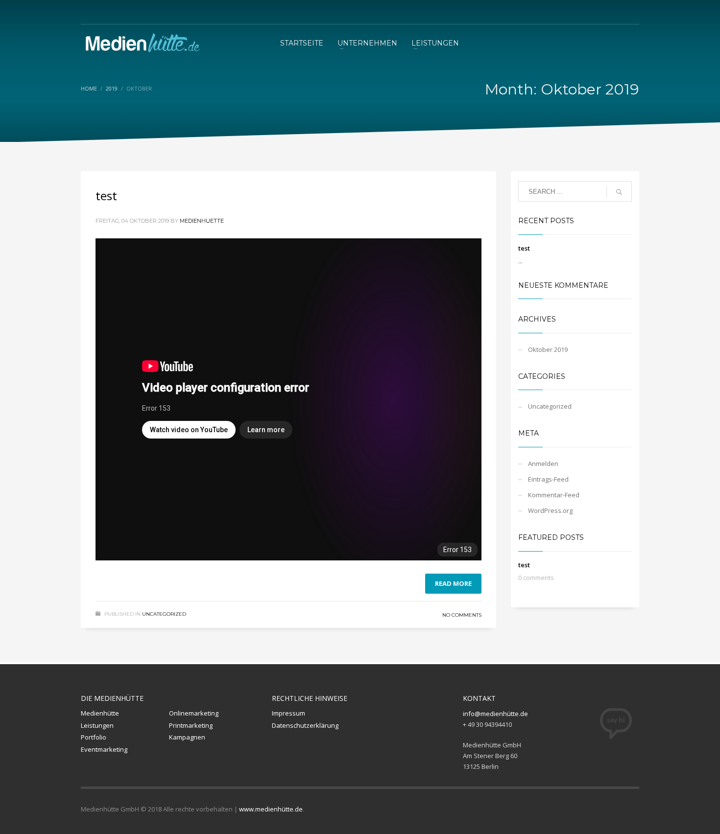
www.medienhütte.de (271, 809)
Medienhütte (100, 713)
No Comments (461, 615)
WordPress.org (550, 510)
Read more (453, 583)
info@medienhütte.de (495, 713)
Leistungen (97, 725)
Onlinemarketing (193, 713)
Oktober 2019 (548, 349)
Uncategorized (164, 614)
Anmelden (543, 463)
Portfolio (93, 737)
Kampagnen (187, 737)
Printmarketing (191, 725)
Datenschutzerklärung (305, 725)
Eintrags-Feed (548, 479)
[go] (619, 192)
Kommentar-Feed (553, 494)
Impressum (288, 713)
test (106, 195)
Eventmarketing (104, 749)
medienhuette (202, 220)
